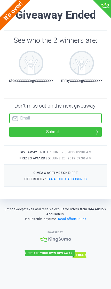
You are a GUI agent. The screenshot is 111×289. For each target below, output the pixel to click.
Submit (52, 131)
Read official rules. (73, 219)
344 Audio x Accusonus (67, 179)
